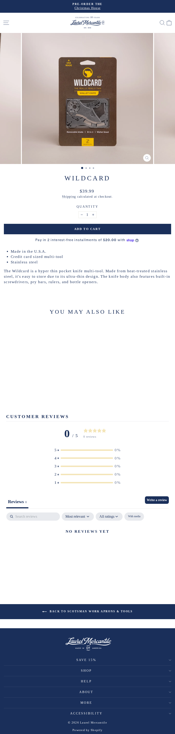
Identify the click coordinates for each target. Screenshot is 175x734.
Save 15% (86, 660)
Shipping (69, 196)
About (86, 692)
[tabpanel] (87, 546)
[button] (87, 450)
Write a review (157, 500)
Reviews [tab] (17, 501)
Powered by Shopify (87, 730)
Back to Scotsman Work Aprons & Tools (91, 611)
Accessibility (86, 713)
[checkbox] (134, 516)
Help (86, 681)
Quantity (87, 206)
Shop (86, 670)
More (86, 702)
